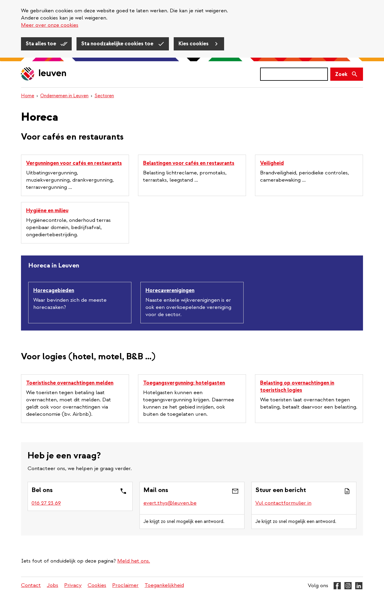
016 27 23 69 (46, 503)
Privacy (73, 585)
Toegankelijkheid (164, 585)
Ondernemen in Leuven (64, 96)
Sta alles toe (41, 43)
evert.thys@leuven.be (169, 503)
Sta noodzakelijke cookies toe (117, 43)
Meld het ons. (133, 560)
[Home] (44, 74)
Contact (31, 585)
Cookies (97, 585)
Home (27, 96)
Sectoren (104, 96)
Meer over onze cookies (49, 25)
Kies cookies (194, 43)
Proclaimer (125, 585)
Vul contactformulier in (283, 503)
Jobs (52, 585)
